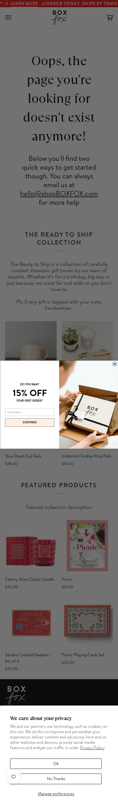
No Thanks (56, 778)
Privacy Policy (92, 748)
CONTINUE (30, 422)
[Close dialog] (114, 364)
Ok (56, 763)
